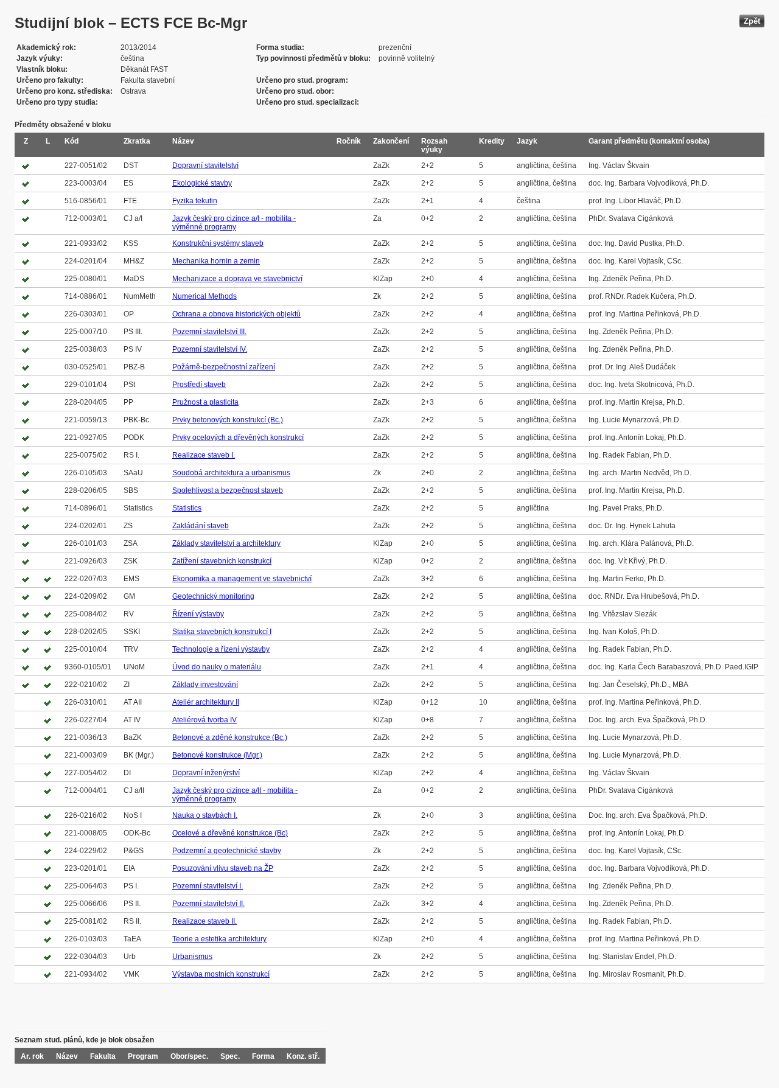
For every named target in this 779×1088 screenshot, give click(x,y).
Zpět (752, 21)
